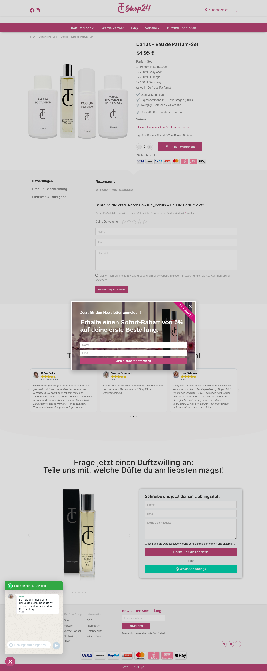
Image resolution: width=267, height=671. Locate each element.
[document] (133, 335)
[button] (190, 306)
